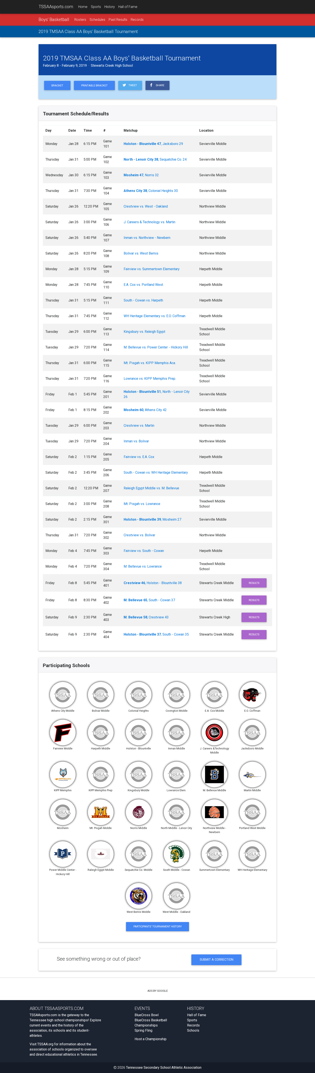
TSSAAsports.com (56, 6)
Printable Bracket (94, 85)
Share (159, 85)
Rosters (80, 20)
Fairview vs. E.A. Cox (139, 457)
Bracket (57, 85)
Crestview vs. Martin (139, 425)
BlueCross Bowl (147, 1015)
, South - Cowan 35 (156, 634)
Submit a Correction (216, 959)
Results (254, 583)
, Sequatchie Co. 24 (155, 159)
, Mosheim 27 (152, 519)
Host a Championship (150, 1039)
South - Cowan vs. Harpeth (143, 300)
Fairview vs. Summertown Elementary (152, 269)
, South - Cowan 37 (149, 600)
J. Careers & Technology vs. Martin (149, 222)
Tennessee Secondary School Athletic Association (163, 1067)
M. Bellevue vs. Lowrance (143, 566)
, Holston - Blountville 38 (153, 583)
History (109, 7)
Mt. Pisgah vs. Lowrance (142, 504)
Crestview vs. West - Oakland (146, 206)
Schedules (97, 20)
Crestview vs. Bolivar (139, 535)
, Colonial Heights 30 (151, 191)
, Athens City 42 (145, 410)
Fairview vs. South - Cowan (144, 551)
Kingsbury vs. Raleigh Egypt (144, 332)
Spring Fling (143, 1030)
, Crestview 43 (146, 617)
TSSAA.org (45, 1044)
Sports (96, 7)
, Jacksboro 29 (153, 144)
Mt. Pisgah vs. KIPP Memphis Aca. (150, 363)
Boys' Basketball (54, 19)
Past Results (118, 20)
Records (137, 20)
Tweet (132, 85)
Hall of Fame (127, 7)
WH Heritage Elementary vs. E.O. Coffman (154, 316)
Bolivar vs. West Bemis (141, 253)
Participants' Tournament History (158, 926)
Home (82, 7)
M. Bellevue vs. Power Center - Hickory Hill (156, 347)
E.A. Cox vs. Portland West (143, 285)
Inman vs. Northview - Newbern (147, 238)
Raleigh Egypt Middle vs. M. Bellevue (151, 488)
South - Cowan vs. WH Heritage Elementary (156, 472)
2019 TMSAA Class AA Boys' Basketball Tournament (88, 31)
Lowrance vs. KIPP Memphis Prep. (150, 379)
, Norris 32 (141, 175)
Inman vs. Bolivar (136, 441)
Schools (193, 1030)
